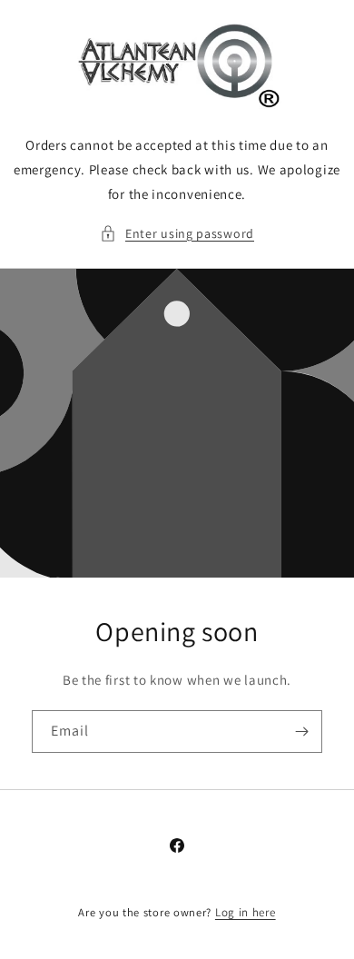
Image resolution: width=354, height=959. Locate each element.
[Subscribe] (301, 731)
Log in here (245, 912)
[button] (177, 233)
